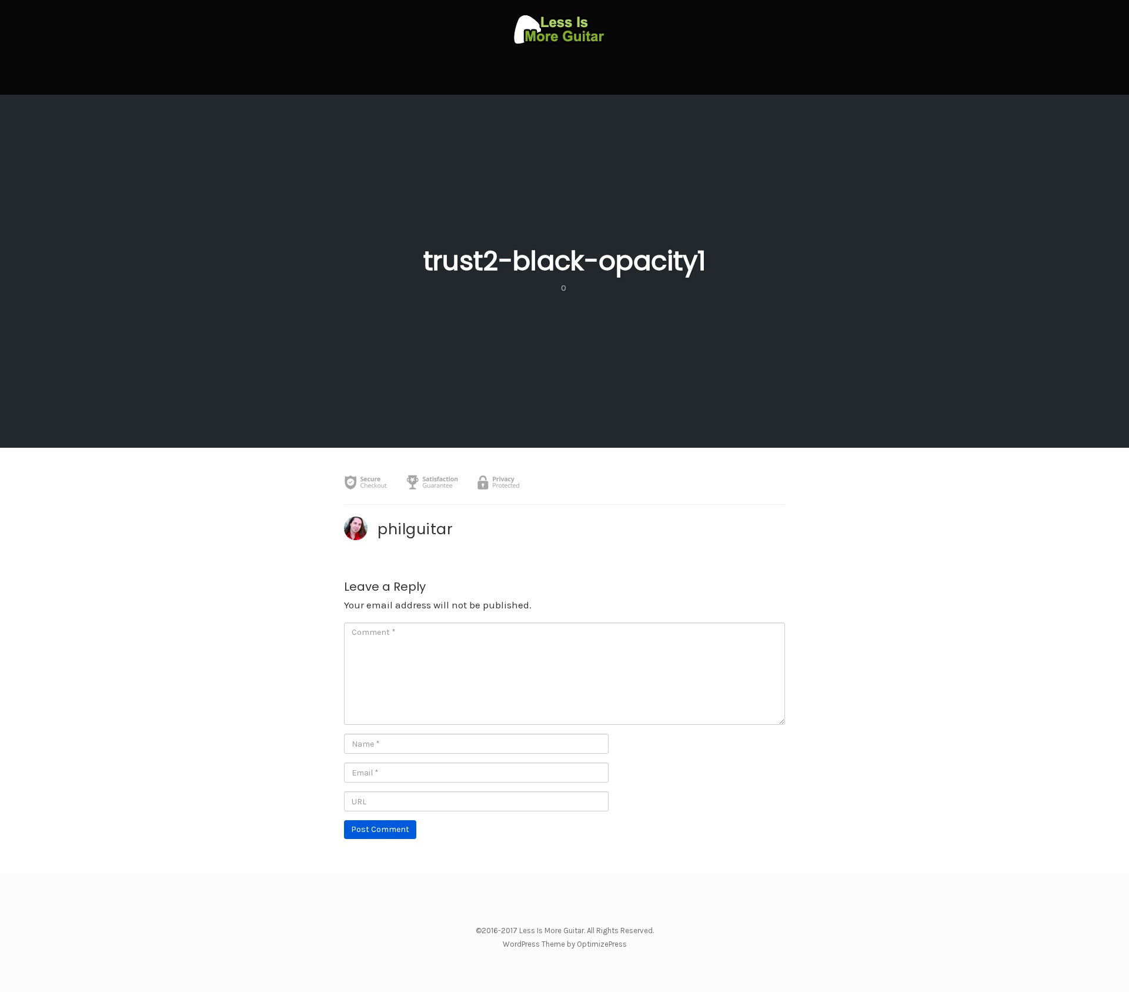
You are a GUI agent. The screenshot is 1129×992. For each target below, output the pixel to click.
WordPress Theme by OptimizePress (565, 944)
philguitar (415, 529)
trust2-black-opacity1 (564, 260)
